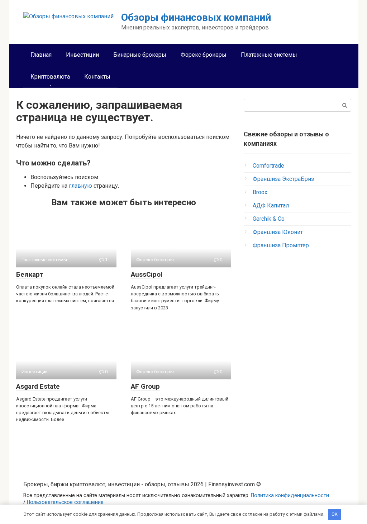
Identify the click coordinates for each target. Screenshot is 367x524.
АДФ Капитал (271, 205)
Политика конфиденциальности (290, 495)
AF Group (145, 386)
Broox (260, 192)
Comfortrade (268, 165)
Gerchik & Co (269, 218)
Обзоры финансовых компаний (196, 17)
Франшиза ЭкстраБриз (283, 179)
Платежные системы (269, 54)
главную (80, 185)
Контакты (97, 76)
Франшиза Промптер (281, 245)
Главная (41, 54)
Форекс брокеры (204, 54)
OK (335, 514)
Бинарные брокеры (139, 54)
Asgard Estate (38, 386)
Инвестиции (82, 54)
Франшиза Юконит (278, 232)
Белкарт (29, 274)
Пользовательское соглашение (65, 502)
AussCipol (146, 274)
